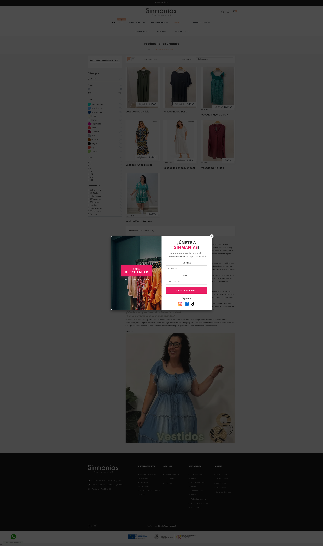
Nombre (187, 263)
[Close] (212, 236)
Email (186, 275)
